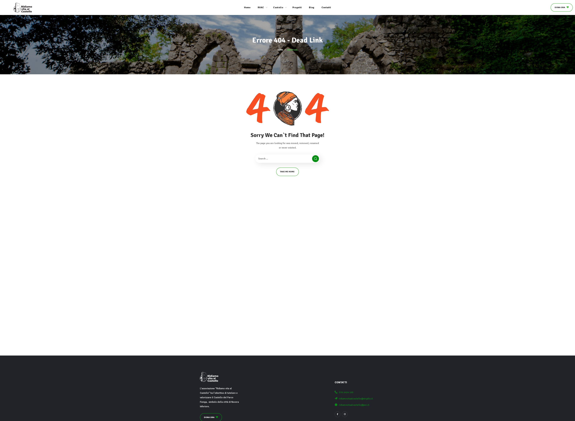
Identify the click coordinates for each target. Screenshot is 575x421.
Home (280, 50)
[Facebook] (337, 414)
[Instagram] (345, 414)
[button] (562, 7)
